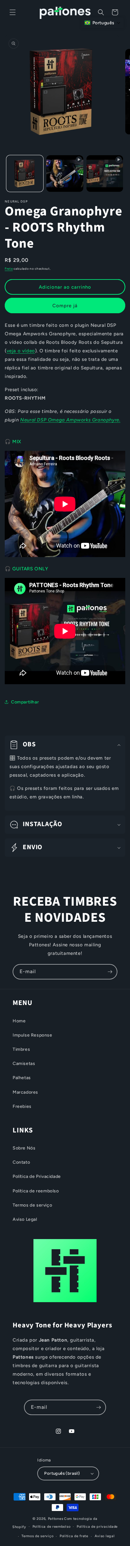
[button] (13, 12)
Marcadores (25, 1092)
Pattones (55, 1519)
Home (19, 1021)
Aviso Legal (25, 1219)
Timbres (21, 1049)
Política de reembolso (36, 1191)
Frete (9, 269)
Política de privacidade (97, 1527)
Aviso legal (105, 1536)
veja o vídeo (21, 351)
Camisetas (24, 1063)
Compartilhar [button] (25, 702)
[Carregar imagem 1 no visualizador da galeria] (24, 173)
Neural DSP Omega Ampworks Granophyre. (70, 420)
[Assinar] (110, 971)
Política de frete (74, 1536)
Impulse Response (32, 1035)
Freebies (22, 1106)
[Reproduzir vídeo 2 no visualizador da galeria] (104, 173)
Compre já (65, 306)
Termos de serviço (32, 1205)
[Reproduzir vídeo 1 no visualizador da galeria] (64, 173)
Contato (21, 1162)
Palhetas (22, 1077)
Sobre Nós (24, 1148)
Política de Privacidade (37, 1176)
